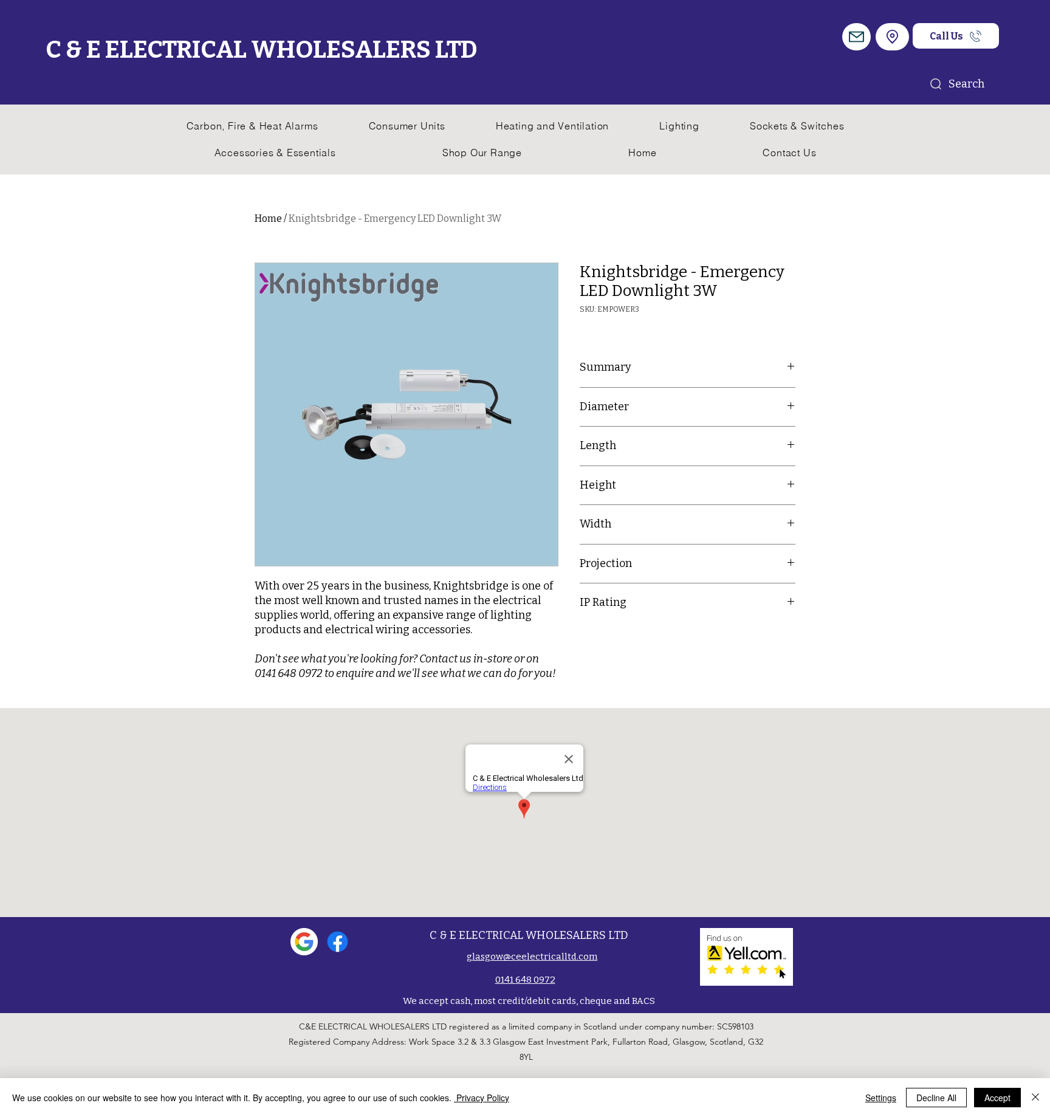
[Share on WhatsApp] (633, 641)
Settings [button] (880, 1097)
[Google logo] (304, 941)
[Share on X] (657, 641)
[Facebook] (337, 941)
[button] (856, 36)
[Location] (892, 36)
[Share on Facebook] (587, 641)
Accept (997, 1097)
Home (268, 218)
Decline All (936, 1097)
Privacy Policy (481, 1097)
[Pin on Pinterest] (610, 641)
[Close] (1035, 1097)
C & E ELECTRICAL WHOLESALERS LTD (262, 49)
